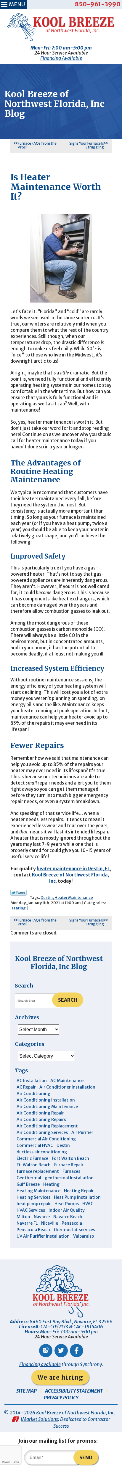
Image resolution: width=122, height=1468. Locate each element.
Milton (23, 1216)
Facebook (76, 1350)
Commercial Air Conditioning (46, 1139)
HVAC (87, 1203)
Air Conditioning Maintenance (47, 1106)
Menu (17, 4)
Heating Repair (79, 1190)
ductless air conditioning (42, 1152)
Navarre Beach (67, 1216)
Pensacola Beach (33, 1229)
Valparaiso (83, 1236)
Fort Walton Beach (70, 1158)
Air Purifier (82, 1132)
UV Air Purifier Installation (43, 1236)
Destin (47, 897)
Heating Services (33, 1197)
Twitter (61, 1350)
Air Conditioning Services (42, 1132)
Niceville (49, 1223)
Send (85, 1457)
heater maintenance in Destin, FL (73, 868)
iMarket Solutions (39, 1419)
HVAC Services (31, 1210)
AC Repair (26, 1087)
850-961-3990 (98, 4)
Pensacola (72, 1223)
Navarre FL (27, 1223)
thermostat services (74, 1229)
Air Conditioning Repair (40, 1113)
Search (67, 1000)
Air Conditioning (33, 1093)
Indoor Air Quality (67, 1210)
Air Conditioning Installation (46, 1100)
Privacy (6, 1462)
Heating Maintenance (38, 1190)
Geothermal (29, 1177)
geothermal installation (69, 1177)
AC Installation (32, 1080)
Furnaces (71, 1171)
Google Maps (45, 1350)
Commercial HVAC (35, 1145)
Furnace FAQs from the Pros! (37, 145)
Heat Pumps (66, 1203)
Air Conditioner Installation (67, 1087)
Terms (15, 1462)
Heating (18, 908)
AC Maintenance (67, 1080)
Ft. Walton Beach (34, 1165)
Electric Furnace (32, 1158)
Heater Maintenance (73, 897)
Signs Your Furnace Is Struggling (86, 145)
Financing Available (61, 58)
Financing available (40, 1364)
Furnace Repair (69, 1165)
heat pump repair (34, 1203)
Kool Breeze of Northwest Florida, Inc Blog (59, 962)
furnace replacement (38, 1171)
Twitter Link (18, 893)
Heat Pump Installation (77, 1197)
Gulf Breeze (28, 1184)
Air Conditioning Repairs (41, 1119)
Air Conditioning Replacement (47, 1126)
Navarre (42, 1216)
